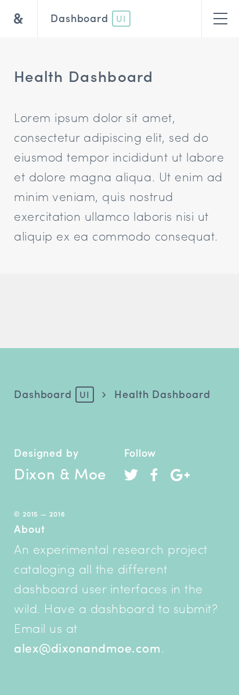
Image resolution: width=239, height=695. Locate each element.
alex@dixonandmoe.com (87, 647)
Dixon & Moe (60, 473)
